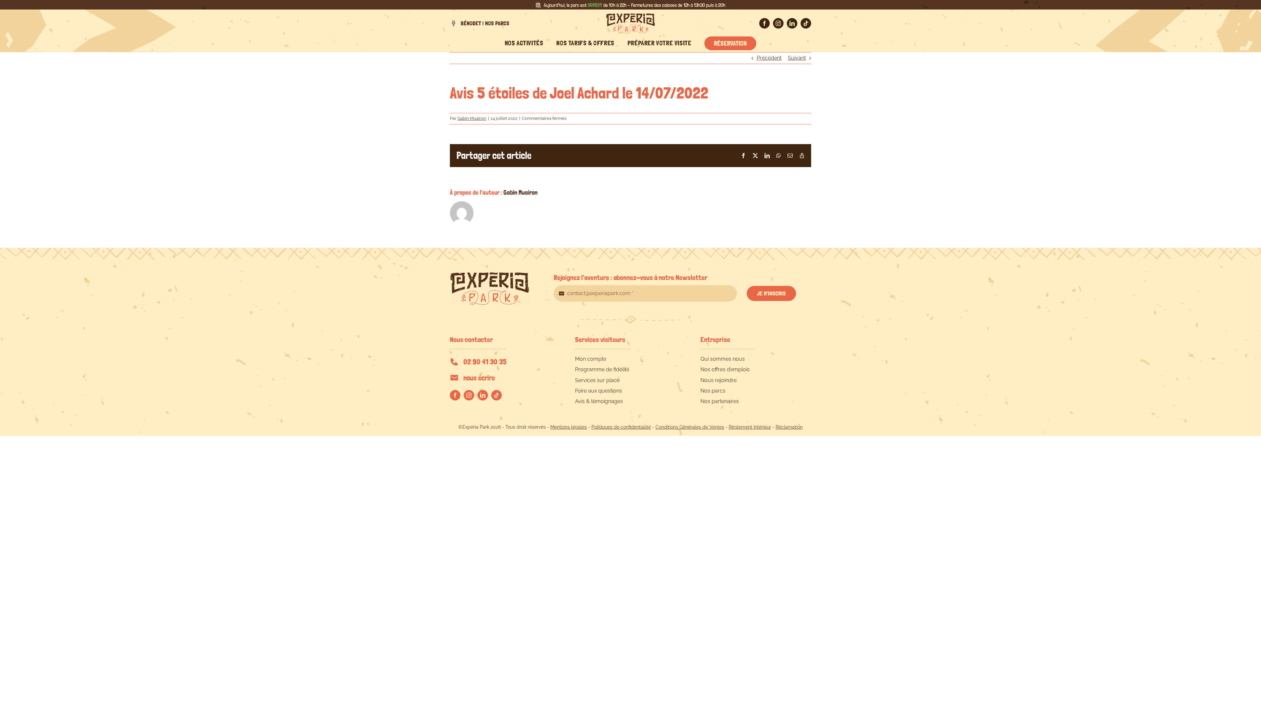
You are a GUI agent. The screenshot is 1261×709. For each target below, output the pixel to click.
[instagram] (778, 23)
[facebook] (764, 23)
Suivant (797, 58)
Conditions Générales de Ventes (689, 427)
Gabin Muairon (471, 118)
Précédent (769, 58)
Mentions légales (568, 427)
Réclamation (789, 427)
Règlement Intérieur (750, 427)
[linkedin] (792, 23)
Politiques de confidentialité (621, 427)
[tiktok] (806, 23)
